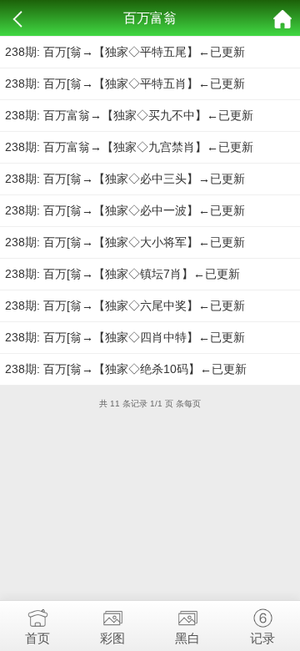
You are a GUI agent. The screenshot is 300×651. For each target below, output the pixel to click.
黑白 (187, 638)
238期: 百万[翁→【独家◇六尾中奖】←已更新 (125, 305)
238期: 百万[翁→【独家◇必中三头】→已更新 (125, 178)
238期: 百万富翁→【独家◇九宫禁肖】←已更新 (129, 147)
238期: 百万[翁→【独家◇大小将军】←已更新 (125, 242)
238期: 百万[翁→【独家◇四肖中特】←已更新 (125, 337)
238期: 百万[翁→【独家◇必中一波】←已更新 (125, 210)
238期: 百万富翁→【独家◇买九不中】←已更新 (129, 115)
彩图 (112, 638)
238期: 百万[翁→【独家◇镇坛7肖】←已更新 (122, 273)
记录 (262, 638)
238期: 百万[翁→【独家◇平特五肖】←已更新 (125, 83)
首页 (37, 638)
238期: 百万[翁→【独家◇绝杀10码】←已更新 (126, 369)
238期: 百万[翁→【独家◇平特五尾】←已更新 (125, 51)
